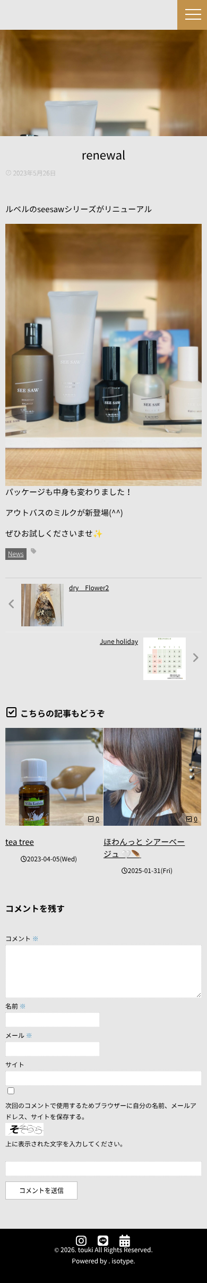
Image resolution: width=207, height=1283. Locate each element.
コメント (22, 939)
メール (18, 1036)
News (16, 554)
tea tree (19, 842)
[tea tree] (54, 777)
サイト (14, 1065)
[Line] (103, 1242)
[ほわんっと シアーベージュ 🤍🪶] (152, 777)
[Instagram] (81, 1242)
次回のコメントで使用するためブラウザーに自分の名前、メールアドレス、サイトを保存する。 (100, 1111)
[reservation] (125, 1242)
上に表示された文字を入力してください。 (65, 1144)
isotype (122, 1261)
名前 (15, 1006)
